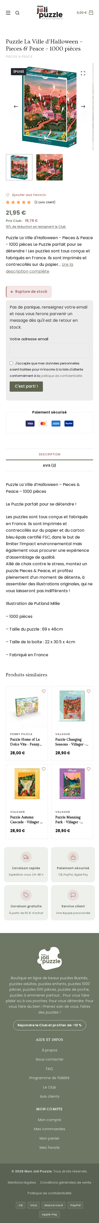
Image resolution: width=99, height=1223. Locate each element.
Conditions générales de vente (65, 1182)
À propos (49, 1050)
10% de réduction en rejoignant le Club (36, 226)
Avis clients (49, 1096)
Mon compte (49, 1119)
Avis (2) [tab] (49, 465)
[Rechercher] (17, 13)
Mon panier (49, 1138)
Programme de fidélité (49, 1077)
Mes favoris (50, 1147)
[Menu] (8, 12)
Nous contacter (49, 1059)
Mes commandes (49, 1129)
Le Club (49, 1087)
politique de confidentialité (61, 376)
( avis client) (45, 202)
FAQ (49, 1068)
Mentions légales (22, 1182)
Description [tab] (49, 454)
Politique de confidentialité (50, 1193)
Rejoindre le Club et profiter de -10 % (50, 1025)
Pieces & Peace (19, 56)
